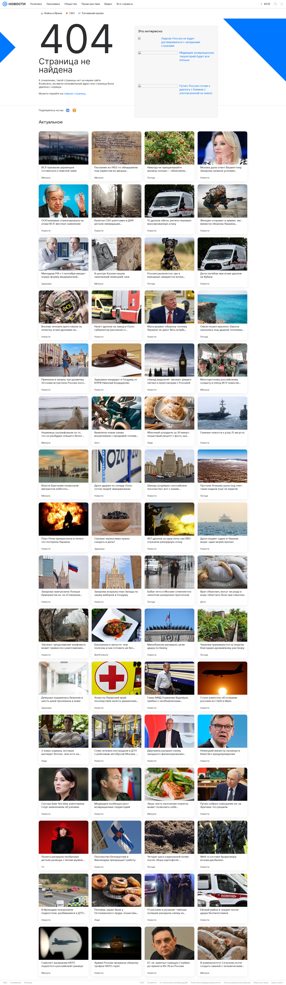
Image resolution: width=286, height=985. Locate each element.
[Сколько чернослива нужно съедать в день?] (116, 527)
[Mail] (5, 4)
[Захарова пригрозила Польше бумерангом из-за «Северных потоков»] (63, 580)
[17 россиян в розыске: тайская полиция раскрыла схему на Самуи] (169, 898)
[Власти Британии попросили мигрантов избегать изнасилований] (63, 474)
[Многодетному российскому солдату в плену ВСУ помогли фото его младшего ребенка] (222, 368)
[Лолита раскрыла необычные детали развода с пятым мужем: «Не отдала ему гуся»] (63, 845)
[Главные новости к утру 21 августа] (222, 421)
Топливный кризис (93, 13)
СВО (72, 13)
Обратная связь (260, 983)
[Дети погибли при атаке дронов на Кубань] (222, 262)
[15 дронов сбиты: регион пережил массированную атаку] (169, 209)
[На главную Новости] (16, 4)
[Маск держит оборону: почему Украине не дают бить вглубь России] (169, 315)
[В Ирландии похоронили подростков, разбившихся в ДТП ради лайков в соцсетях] (63, 898)
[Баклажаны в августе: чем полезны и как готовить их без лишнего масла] (116, 633)
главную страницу (74, 93)
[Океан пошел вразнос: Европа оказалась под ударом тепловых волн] (222, 315)
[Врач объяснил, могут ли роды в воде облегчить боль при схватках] (222, 580)
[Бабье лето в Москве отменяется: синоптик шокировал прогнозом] (169, 580)
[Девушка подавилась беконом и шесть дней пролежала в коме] (63, 686)
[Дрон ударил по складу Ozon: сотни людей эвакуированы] (116, 474)
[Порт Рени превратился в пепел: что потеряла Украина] (63, 527)
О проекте (152, 983)
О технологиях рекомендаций (174, 983)
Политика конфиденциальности (206, 983)
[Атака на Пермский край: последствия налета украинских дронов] (116, 686)
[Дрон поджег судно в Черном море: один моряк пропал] (222, 527)
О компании (15, 983)
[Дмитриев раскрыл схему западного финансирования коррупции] (169, 739)
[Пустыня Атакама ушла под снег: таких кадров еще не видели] (222, 474)
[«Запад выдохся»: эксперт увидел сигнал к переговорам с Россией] (169, 368)
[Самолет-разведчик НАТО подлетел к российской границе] (63, 951)
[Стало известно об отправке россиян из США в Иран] (222, 686)
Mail (5, 983)
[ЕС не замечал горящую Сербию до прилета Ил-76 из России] (169, 951)
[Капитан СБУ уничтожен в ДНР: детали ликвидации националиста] (116, 209)
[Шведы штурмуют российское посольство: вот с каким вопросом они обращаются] (169, 474)
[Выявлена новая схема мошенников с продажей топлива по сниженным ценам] (116, 421)
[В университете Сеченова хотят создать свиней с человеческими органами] (222, 951)
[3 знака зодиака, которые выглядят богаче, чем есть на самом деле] (63, 739)
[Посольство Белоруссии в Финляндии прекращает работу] (116, 845)
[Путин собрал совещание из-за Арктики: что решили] (222, 792)
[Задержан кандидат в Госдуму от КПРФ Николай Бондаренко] (116, 368)
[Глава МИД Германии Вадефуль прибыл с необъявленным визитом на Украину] (169, 686)
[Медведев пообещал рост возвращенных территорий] (116, 792)
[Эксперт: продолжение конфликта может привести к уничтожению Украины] (63, 633)
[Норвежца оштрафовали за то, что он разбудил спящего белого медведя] (63, 421)
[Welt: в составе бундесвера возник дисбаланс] (222, 845)
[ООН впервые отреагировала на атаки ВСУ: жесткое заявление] (63, 209)
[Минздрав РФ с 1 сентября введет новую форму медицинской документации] (63, 262)
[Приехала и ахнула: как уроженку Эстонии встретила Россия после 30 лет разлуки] (63, 368)
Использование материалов (237, 983)
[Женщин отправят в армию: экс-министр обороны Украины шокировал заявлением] (222, 209)
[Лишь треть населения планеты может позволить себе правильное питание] (169, 792)
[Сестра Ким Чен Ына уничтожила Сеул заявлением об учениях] (63, 792)
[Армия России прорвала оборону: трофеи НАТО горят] (116, 951)
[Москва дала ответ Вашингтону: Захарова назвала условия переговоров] (222, 156)
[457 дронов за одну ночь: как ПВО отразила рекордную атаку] (169, 527)
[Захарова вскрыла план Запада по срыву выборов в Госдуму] (116, 580)
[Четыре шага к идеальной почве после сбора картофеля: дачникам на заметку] (169, 845)
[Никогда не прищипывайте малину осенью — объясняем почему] (169, 156)
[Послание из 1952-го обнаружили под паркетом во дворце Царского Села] (116, 156)
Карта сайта (277, 983)
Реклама (28, 983)
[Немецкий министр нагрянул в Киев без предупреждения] (222, 739)
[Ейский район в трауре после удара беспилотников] (222, 898)
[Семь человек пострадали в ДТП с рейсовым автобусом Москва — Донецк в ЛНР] (116, 739)
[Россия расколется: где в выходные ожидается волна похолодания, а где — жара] (169, 262)
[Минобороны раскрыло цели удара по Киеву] (169, 633)
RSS (142, 983)
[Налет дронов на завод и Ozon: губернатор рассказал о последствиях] (116, 315)
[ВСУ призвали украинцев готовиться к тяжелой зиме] (63, 156)
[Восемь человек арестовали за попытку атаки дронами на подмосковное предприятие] (63, 315)
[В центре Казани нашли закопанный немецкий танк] (116, 262)
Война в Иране (53, 13)
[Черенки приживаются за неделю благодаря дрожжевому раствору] (222, 633)
